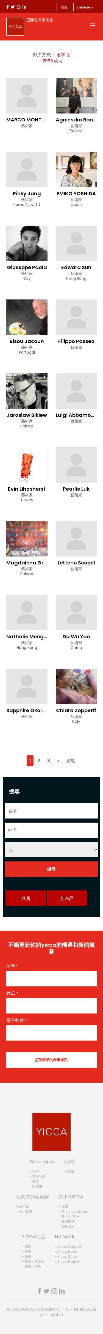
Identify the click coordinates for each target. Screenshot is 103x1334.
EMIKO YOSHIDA (76, 193)
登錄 (64, 7)
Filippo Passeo (76, 341)
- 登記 (26, 1251)
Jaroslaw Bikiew (27, 415)
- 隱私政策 (66, 1226)
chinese (84, 7)
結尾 (70, 761)
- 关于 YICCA (69, 1216)
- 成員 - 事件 (31, 1266)
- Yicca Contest (68, 1246)
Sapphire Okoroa (27, 710)
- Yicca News (66, 1251)
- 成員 (26, 1256)
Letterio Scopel (76, 562)
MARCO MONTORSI (29, 119)
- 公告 (34, 1171)
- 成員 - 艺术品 (33, 1261)
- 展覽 (34, 1181)
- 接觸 (63, 1206)
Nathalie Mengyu (28, 636)
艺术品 (67, 898)
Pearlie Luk (76, 488)
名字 (61, 55)
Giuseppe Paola (27, 267)
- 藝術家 (22, 1206)
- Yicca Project (67, 1261)
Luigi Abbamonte (77, 415)
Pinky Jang (27, 193)
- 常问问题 (37, 1176)
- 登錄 (26, 1246)
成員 (25, 898)
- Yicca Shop (66, 1256)
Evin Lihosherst (27, 488)
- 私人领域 (24, 1211)
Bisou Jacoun (27, 341)
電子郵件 (16, 1021)
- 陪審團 (35, 1186)
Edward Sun (76, 267)
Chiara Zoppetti (76, 710)
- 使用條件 (66, 1221)
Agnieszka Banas (77, 119)
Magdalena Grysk (29, 562)
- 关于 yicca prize (73, 1211)
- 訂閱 (69, 1171)
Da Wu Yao (76, 636)
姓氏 (12, 994)
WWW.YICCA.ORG (38, 1309)
